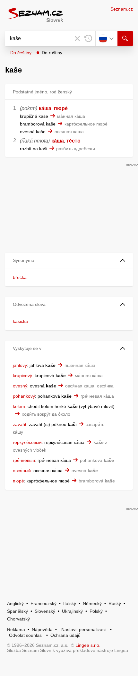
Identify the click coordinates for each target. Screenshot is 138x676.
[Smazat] (77, 38)
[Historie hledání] (88, 38)
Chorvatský (18, 618)
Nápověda (42, 629)
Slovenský (45, 611)
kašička (20, 321)
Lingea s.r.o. (87, 645)
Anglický (15, 603)
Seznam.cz (121, 9)
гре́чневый (24, 460)
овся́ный (22, 470)
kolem (19, 406)
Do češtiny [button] (20, 52)
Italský (69, 603)
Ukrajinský (72, 611)
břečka (20, 277)
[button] (69, 260)
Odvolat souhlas (25, 635)
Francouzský (43, 603)
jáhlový (20, 365)
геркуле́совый (27, 442)
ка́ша (45, 108)
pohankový (24, 396)
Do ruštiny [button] (52, 52)
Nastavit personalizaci (83, 629)
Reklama (16, 629)
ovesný (20, 385)
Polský (96, 611)
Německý (92, 603)
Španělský (17, 611)
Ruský (114, 603)
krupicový (22, 375)
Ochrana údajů (65, 635)
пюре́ (61, 108)
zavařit (19, 424)
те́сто (73, 140)
